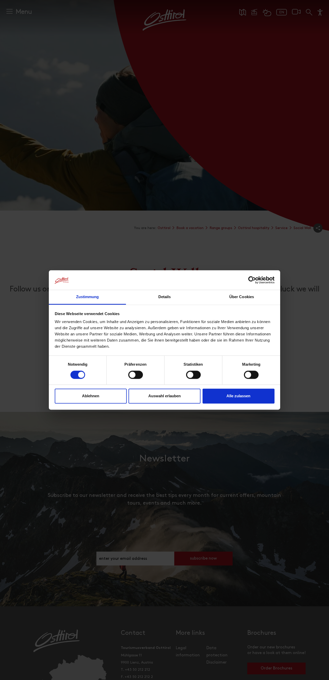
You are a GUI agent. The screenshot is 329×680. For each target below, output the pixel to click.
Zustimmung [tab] (87, 297)
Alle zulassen (238, 396)
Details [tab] (164, 297)
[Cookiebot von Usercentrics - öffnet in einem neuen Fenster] (252, 280)
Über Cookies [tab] (241, 297)
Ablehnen (90, 396)
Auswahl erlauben (164, 396)
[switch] (135, 378)
